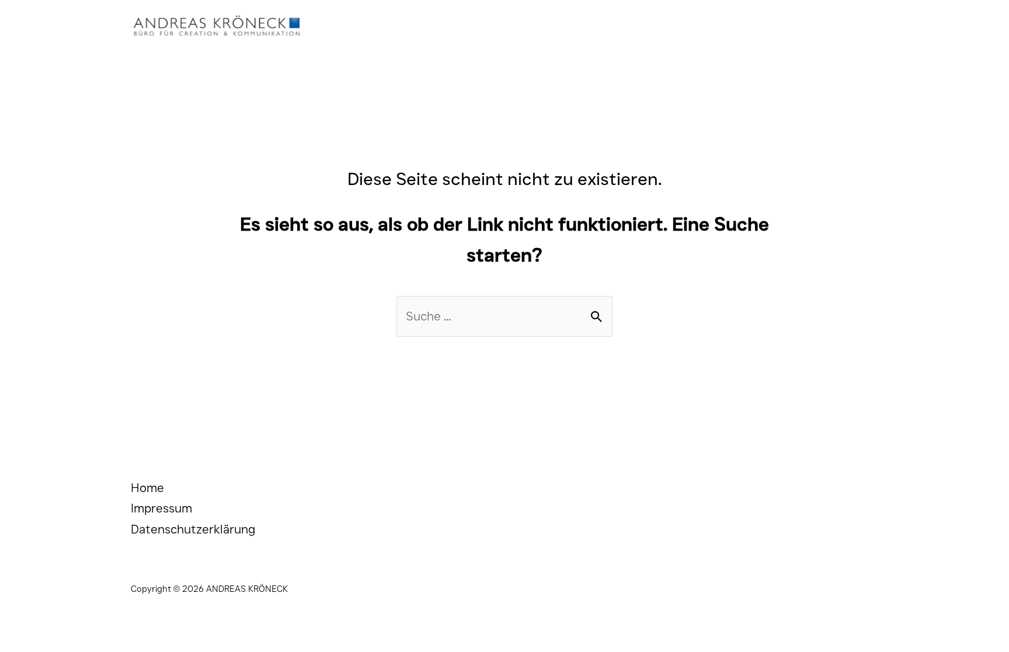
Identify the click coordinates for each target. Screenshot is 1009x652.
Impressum (161, 508)
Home (147, 487)
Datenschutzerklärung (193, 529)
